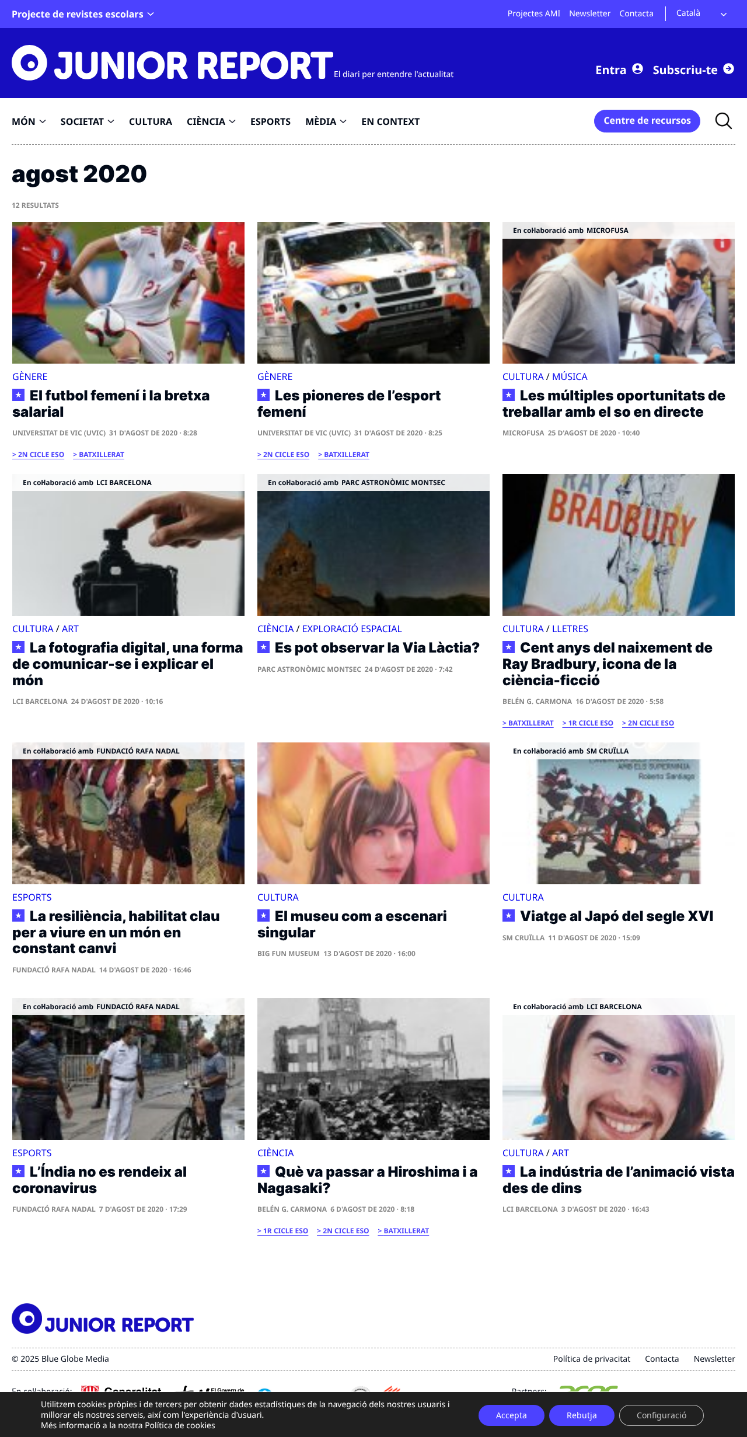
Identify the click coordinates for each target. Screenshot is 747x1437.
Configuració (661, 1415)
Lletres (570, 628)
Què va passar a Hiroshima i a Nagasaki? (367, 1180)
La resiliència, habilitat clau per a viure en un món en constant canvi (116, 932)
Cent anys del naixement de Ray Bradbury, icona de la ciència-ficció (607, 664)
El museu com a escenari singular (352, 924)
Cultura (523, 376)
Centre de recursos (647, 120)
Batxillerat (101, 454)
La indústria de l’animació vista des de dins (618, 1180)
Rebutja (582, 1415)
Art (70, 628)
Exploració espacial (352, 628)
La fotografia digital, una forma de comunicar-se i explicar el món (127, 664)
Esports (32, 897)
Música (570, 376)
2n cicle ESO (41, 454)
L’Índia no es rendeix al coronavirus (99, 1180)
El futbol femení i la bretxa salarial (111, 404)
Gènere (29, 376)
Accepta (511, 1415)
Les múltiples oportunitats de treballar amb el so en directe (613, 404)
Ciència (275, 628)
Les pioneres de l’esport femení (349, 404)
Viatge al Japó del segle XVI (617, 916)
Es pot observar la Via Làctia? (377, 648)
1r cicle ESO (590, 723)
